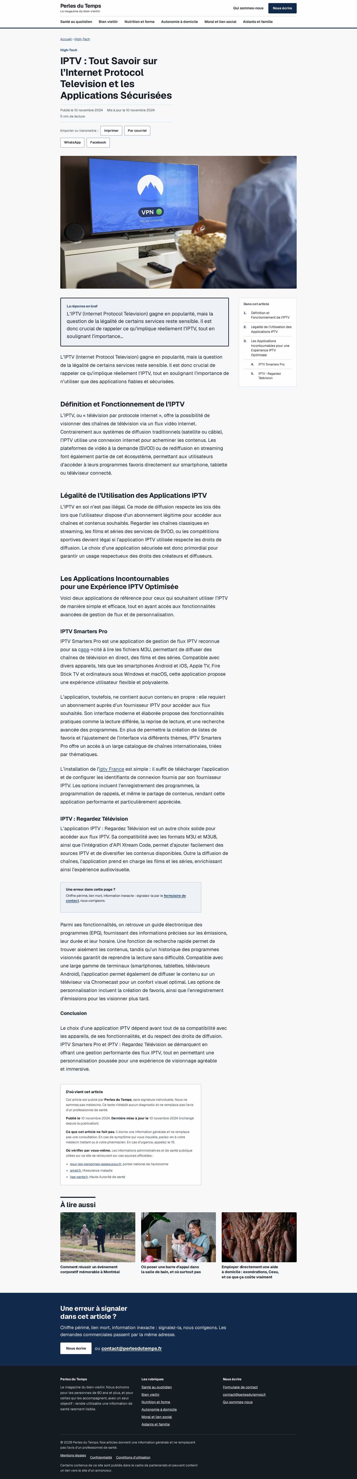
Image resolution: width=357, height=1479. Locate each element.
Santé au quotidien (76, 21)
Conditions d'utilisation (133, 1457)
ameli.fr (75, 1170)
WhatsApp (72, 142)
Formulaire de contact (240, 1387)
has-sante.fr (79, 1177)
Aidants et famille (258, 21)
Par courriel (137, 130)
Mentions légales (73, 1455)
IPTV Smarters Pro (271, 364)
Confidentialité (101, 1457)
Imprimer (111, 130)
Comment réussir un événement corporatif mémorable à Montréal (90, 1269)
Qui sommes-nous (248, 8)
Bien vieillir (108, 21)
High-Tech (82, 39)
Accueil (66, 39)
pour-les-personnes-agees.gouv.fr (95, 1164)
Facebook (98, 142)
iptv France (111, 769)
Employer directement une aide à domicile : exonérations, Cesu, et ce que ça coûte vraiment (250, 1271)
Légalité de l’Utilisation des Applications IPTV (271, 329)
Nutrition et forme (140, 21)
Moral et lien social (220, 21)
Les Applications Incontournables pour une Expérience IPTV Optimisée (270, 348)
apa (85, 649)
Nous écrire (282, 8)
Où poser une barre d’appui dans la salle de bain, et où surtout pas (171, 1269)
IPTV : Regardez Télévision (269, 376)
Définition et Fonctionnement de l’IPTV (270, 315)
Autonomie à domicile (179, 21)
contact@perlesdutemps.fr (131, 1348)
